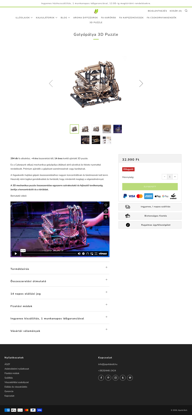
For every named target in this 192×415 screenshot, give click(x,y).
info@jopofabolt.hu (107, 364)
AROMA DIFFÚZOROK (85, 17)
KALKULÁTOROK (45, 17)
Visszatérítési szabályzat (16, 382)
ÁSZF (7, 364)
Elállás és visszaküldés (15, 386)
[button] (74, 128)
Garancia (8, 391)
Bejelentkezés (157, 11)
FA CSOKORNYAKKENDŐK (162, 17)
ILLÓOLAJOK (23, 17)
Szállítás (8, 377)
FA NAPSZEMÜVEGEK (131, 17)
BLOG (64, 17)
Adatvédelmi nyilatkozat (16, 368)
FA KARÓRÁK (108, 17)
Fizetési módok (11, 373)
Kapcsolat (9, 395)
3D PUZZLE (96, 22)
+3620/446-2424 (107, 370)
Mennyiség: (128, 177)
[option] (96, 83)
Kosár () (176, 11)
